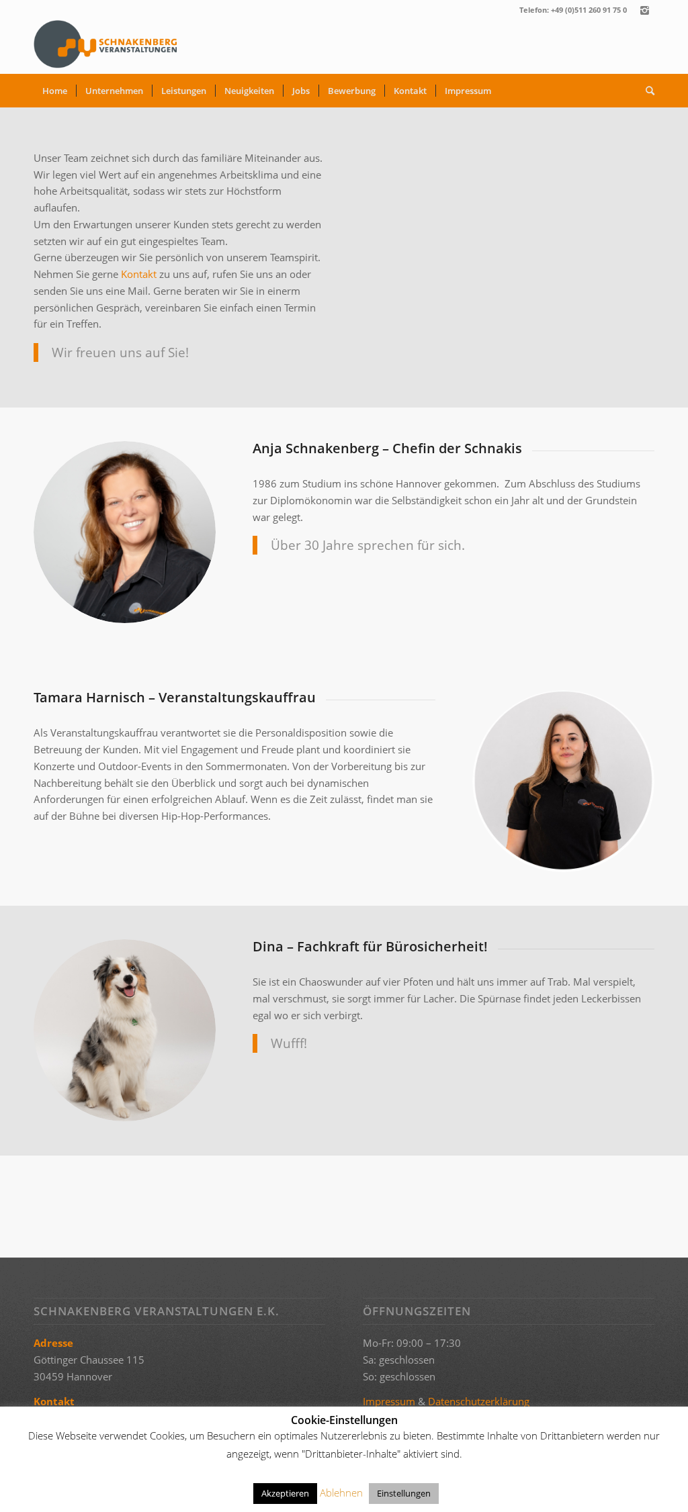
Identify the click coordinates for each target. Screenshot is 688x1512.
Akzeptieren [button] (285, 1493)
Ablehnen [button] (341, 1492)
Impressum (389, 1401)
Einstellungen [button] (404, 1493)
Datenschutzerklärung (478, 1401)
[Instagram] (644, 10)
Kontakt (139, 274)
